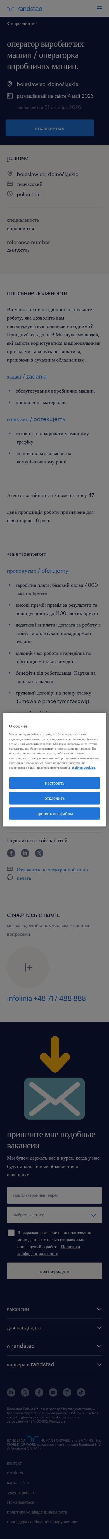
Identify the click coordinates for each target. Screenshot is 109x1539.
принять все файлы (54, 813)
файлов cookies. (84, 767)
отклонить (55, 798)
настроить (54, 782)
